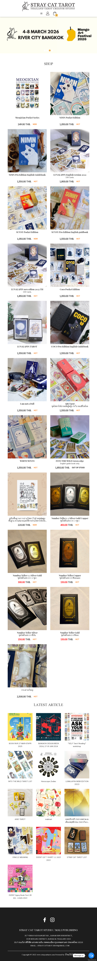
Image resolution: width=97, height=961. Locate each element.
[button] (41, 13)
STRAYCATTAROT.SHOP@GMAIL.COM (53, 946)
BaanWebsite (91, 960)
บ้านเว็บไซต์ (70, 954)
